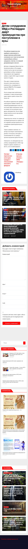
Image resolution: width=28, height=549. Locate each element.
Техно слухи (14, 4)
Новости (4, 23)
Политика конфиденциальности (9, 539)
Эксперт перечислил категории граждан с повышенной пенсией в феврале (8, 159)
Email (4, 293)
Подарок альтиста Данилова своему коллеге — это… (12, 410)
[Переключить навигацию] (15, 10)
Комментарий (6, 254)
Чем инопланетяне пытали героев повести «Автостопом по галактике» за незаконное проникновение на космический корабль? (14, 431)
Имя (4, 284)
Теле (5, 486)
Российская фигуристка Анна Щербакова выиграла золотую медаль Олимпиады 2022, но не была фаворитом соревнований (14, 228)
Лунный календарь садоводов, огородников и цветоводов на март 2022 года (13, 477)
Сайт (4, 303)
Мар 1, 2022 (7, 482)
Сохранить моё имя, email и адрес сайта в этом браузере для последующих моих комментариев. (14, 317)
